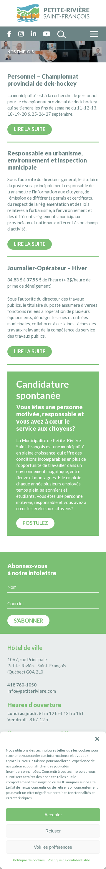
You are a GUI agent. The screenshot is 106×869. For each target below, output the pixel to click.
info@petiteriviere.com (31, 691)
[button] (97, 739)
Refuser (53, 830)
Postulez (35, 523)
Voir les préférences (53, 847)
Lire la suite (29, 129)
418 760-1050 (22, 684)
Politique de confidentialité (69, 860)
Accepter (53, 814)
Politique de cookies (29, 860)
